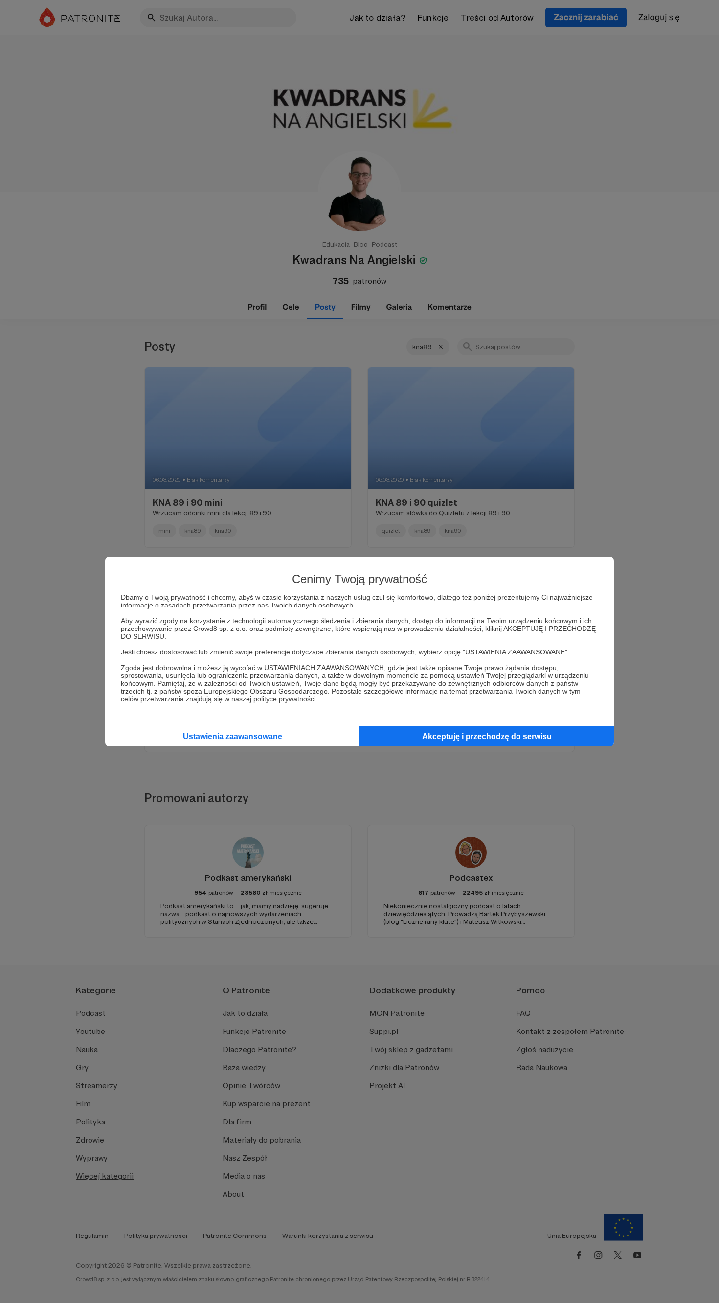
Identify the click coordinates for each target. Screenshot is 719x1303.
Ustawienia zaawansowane (232, 736)
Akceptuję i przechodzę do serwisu (487, 736)
